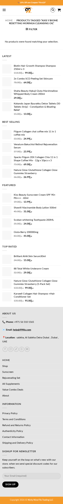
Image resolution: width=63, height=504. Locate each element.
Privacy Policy (9, 413)
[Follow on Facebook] (5, 349)
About (5, 395)
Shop (5, 366)
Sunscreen (7, 372)
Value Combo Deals (12, 389)
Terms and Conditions (14, 419)
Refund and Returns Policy (16, 425)
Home (9, 20)
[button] (4, 10)
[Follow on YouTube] (27, 349)
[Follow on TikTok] (16, 349)
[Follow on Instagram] (10, 349)
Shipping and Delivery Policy (17, 443)
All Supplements (11, 384)
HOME (6, 360)
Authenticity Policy (12, 431)
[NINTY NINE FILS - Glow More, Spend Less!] (28, 10)
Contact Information (13, 437)
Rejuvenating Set (11, 378)
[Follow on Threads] (21, 349)
